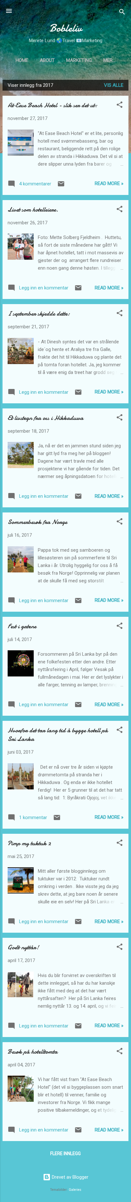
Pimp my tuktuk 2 (29, 843)
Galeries (75, 1190)
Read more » (109, 183)
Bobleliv (66, 28)
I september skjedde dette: (39, 313)
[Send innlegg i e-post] (61, 186)
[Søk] (122, 13)
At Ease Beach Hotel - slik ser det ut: (52, 105)
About (47, 60)
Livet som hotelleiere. (33, 209)
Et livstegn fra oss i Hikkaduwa (45, 418)
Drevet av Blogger (69, 1177)
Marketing (79, 60)
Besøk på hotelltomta (33, 1051)
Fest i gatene (22, 626)
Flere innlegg (65, 1153)
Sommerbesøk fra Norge (37, 522)
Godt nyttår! (23, 947)
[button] (119, 106)
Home (22, 60)
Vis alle (113, 85)
